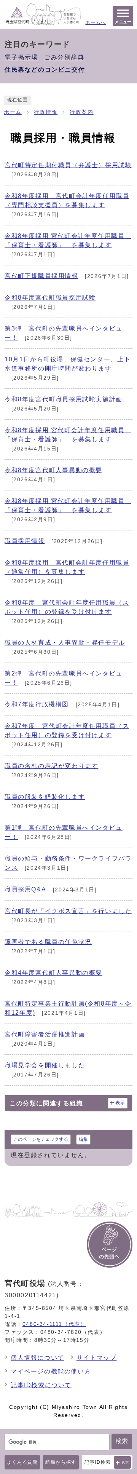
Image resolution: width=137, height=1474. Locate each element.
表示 (125, 1462)
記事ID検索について (41, 1385)
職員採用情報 (25, 541)
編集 (83, 1139)
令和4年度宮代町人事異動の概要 (53, 972)
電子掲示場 (21, 57)
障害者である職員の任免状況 (48, 942)
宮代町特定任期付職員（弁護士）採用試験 (68, 165)
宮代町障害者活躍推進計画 (45, 1034)
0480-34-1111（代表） (54, 1324)
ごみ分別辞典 (64, 57)
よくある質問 (22, 1462)
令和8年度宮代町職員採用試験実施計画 (64, 399)
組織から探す (60, 1462)
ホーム (13, 112)
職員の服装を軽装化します (45, 797)
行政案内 (81, 112)
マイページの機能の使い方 (51, 1371)
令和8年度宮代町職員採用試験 (50, 297)
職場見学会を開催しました (45, 1065)
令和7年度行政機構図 (37, 704)
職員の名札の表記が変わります (51, 766)
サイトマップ (96, 1357)
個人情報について (37, 1357)
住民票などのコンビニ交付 (45, 69)
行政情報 (45, 112)
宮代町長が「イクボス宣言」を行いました (68, 911)
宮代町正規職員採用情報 (41, 276)
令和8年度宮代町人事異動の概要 (53, 470)
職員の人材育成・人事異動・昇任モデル (65, 642)
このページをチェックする (40, 1139)
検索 (122, 1441)
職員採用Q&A (25, 889)
